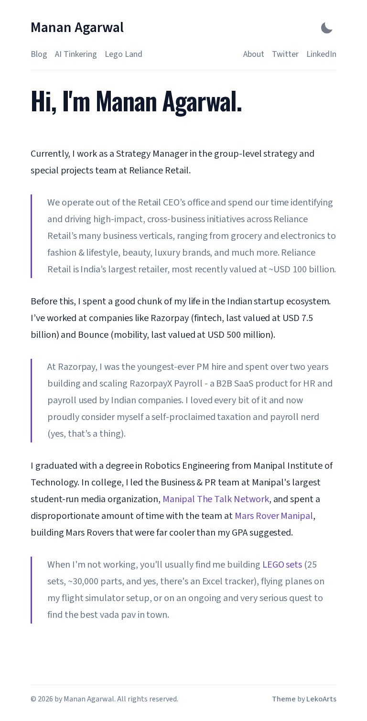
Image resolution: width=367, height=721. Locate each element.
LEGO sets (282, 564)
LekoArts (321, 699)
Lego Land (123, 54)
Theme (284, 699)
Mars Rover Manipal (274, 516)
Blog (39, 54)
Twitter (285, 54)
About (253, 54)
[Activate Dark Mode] (326, 27)
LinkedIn (321, 54)
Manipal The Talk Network (215, 499)
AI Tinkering (76, 54)
